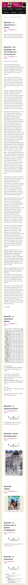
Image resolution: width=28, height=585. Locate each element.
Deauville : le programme (9, 557)
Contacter (21, 12)
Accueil (5, 9)
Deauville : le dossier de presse (11, 407)
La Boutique (6, 12)
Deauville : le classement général (9, 318)
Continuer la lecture (19, 37)
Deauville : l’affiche (8, 487)
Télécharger (13, 12)
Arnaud (5, 31)
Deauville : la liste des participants (11, 434)
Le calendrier (18, 9)
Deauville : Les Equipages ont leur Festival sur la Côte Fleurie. (10, 50)
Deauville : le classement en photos (9, 24)
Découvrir (11, 9)
